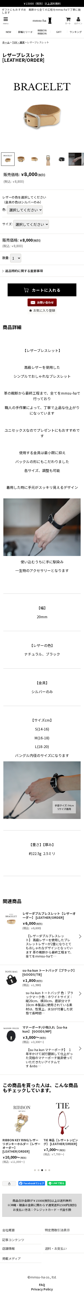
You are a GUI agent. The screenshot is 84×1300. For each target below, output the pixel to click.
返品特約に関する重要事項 (24, 271)
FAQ (42, 1284)
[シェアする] (9, 1183)
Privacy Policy (42, 1289)
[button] (5, 20)
